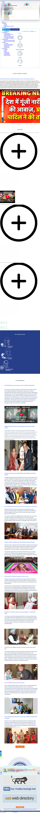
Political (3, 27)
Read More (6, 697)
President (20, 65)
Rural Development (8, 45)
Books (5, 50)
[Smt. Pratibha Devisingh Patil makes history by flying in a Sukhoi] (20, 244)
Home (3, 1)
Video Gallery (6, 53)
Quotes (5, 51)
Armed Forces (7, 33)
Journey (5, 25)
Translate (15, 812)
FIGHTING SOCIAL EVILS (9, 36)
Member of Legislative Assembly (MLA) (11, 28)
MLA (20, 41)
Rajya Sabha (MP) (7, 29)
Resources (4, 48)
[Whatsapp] (1, 756)
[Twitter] (1, 753)
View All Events (20, 746)
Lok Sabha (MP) (7, 30)
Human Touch (7, 47)
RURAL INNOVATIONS (8, 34)
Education (6, 43)
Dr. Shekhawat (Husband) (9, 26)
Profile (5, 24)
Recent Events (7, 54)
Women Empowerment (8, 44)
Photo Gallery (6, 52)
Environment (6, 46)
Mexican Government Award (9, 41)
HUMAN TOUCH (7, 35)
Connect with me (20, 807)
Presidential (4, 32)
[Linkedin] (1, 754)
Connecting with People (8, 37)
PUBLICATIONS (7, 55)
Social (3, 42)
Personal (3, 23)
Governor (20, 57)
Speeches (6, 49)
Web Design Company (26, 809)
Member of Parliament (20, 49)
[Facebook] (1, 751)
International (4, 39)
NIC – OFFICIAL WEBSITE (9, 38)
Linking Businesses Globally (9, 40)
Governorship (6, 31)
